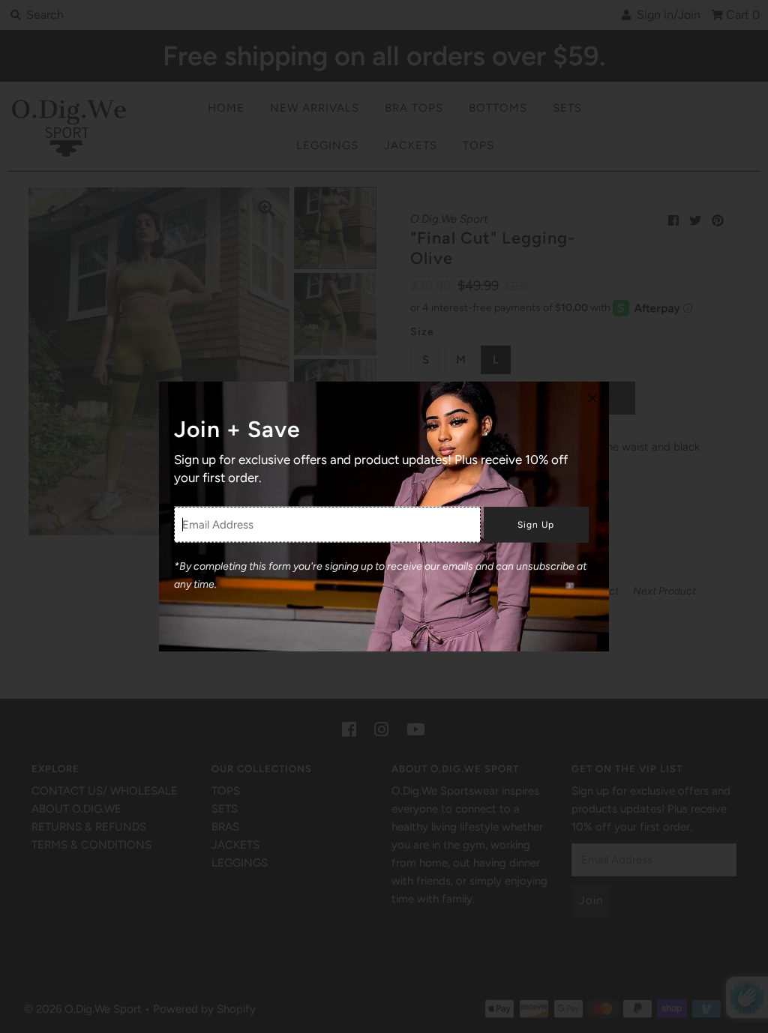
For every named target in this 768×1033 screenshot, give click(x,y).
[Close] (592, 398)
